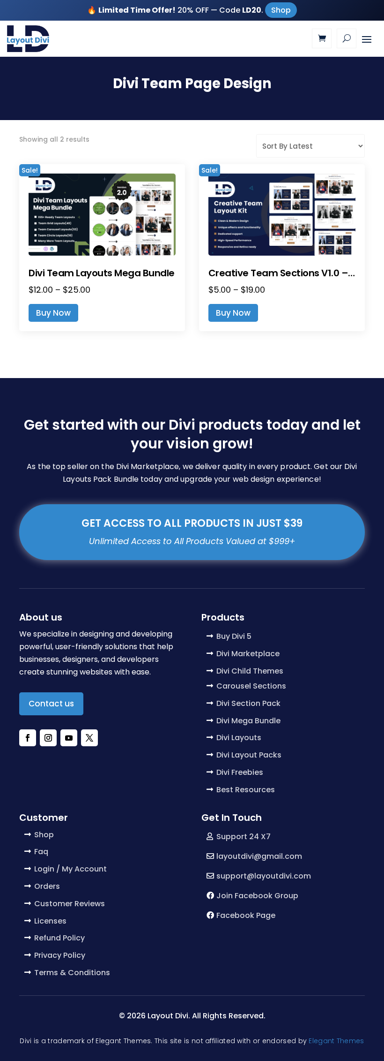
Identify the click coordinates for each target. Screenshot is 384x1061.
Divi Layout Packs (248, 755)
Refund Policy (59, 937)
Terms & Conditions (72, 972)
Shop (281, 10)
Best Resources (245, 789)
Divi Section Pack (248, 703)
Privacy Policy (59, 955)
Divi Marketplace (248, 653)
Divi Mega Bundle (248, 720)
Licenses (50, 921)
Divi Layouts (238, 737)
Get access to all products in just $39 (192, 523)
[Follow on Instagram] (48, 737)
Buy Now (53, 312)
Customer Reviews (69, 903)
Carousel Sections (251, 686)
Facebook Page (245, 915)
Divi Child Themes (249, 671)
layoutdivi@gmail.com (259, 856)
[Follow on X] (89, 737)
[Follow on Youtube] (68, 737)
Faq (41, 851)
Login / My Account (70, 869)
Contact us (51, 703)
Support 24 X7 (243, 836)
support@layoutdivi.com (263, 876)
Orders (47, 886)
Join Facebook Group (257, 895)
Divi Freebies (239, 772)
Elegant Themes (336, 1041)
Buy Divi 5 (233, 636)
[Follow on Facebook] (27, 737)
